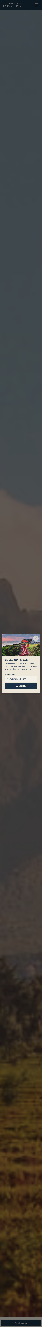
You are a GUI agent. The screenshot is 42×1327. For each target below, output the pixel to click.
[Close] (36, 638)
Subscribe (21, 685)
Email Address (10, 674)
